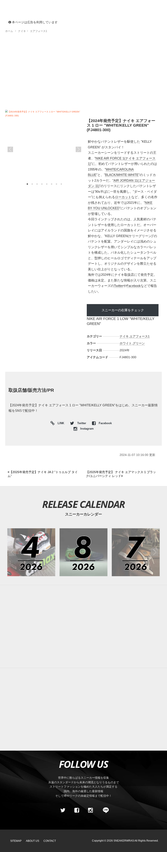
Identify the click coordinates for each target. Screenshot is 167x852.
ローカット (123, 197)
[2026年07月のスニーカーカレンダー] (136, 552)
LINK (59, 424)
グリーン (139, 343)
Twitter (118, 286)
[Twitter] (63, 810)
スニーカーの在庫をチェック (123, 310)
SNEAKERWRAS (124, 840)
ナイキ (124, 336)
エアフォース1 (140, 336)
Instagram (86, 428)
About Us (32, 840)
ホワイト (126, 343)
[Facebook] (76, 810)
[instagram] (90, 810)
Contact (49, 840)
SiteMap (16, 840)
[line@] (104, 810)
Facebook (134, 286)
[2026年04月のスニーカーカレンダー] (31, 552)
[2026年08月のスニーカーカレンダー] (84, 552)
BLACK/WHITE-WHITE (122, 175)
